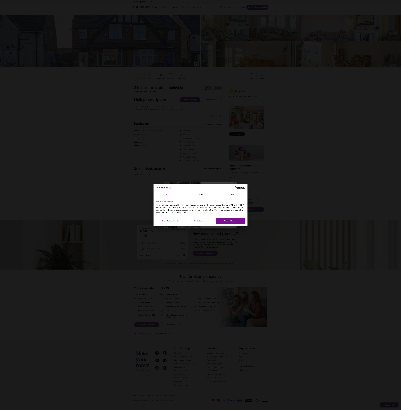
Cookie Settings (199, 221)
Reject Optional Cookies (170, 221)
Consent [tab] (169, 195)
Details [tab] (200, 194)
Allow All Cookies (230, 221)
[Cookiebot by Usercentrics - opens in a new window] (236, 187)
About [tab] (232, 194)
